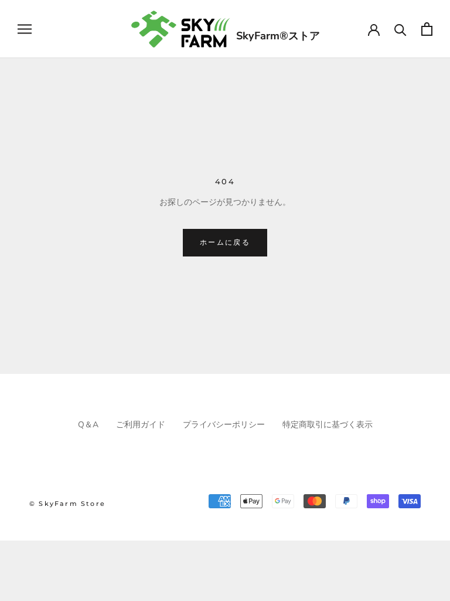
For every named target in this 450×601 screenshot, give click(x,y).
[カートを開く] (426, 29)
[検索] (400, 29)
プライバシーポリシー (224, 424)
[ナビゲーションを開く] (25, 29)
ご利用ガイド (140, 424)
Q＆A (88, 424)
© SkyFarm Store (67, 503)
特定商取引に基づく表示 (327, 424)
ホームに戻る (225, 242)
